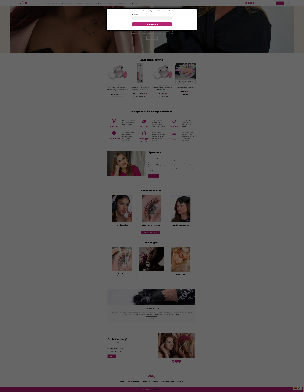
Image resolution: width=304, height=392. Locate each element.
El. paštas (135, 14)
